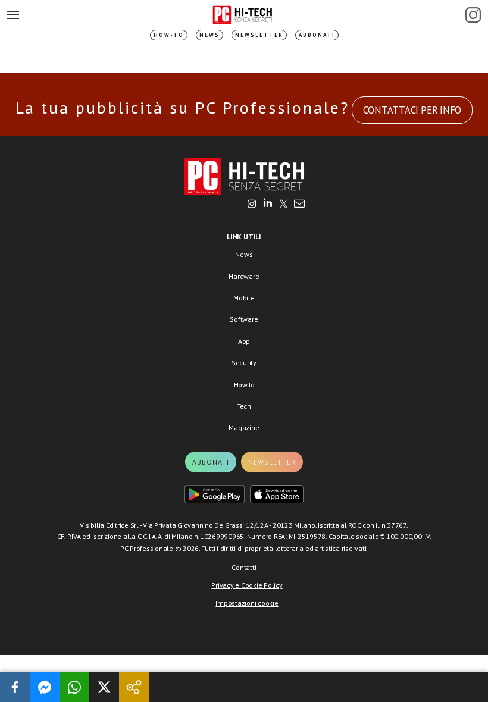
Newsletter (259, 35)
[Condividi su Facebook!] (15, 687)
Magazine (244, 427)
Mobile (244, 297)
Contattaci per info (412, 110)
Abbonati (317, 35)
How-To (169, 35)
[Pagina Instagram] (473, 15)
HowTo (244, 384)
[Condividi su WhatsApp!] (74, 687)
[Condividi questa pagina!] (134, 687)
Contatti (244, 567)
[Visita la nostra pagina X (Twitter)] (283, 204)
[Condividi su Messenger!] (45, 687)
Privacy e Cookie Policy (246, 585)
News (209, 35)
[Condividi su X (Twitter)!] (104, 687)
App (244, 341)
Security (244, 362)
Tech (244, 406)
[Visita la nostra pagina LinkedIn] (267, 204)
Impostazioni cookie (246, 602)
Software (244, 319)
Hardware (244, 276)
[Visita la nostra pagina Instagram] (252, 204)
